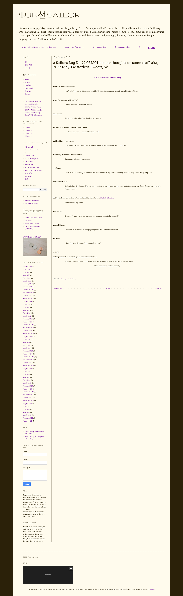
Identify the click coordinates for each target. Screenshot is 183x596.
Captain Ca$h (29, 155)
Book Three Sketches (32, 150)
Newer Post (58, 288)
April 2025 (26, 313)
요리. (27, 179)
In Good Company (31, 158)
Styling (27, 82)
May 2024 (26, 342)
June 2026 (26, 272)
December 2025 (28, 289)
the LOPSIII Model (31, 203)
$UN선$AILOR (49, 15)
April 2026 (26, 278)
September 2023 (28, 365)
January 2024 (27, 354)
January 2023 (27, 389)
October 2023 (27, 362)
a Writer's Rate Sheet (32, 200)
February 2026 (28, 284)
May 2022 (26, 412)
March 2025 (27, 316)
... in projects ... (99, 47)
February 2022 (28, 418)
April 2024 (26, 345)
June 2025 (26, 307)
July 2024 (26, 339)
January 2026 (27, 287)
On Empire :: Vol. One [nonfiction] (32, 227)
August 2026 (27, 266)
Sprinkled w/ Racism (32, 167)
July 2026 (26, 269)
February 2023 (28, 386)
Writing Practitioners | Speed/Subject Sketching (33, 114)
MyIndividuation (107, 197)
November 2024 (28, 327)
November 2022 (28, 394)
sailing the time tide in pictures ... (39, 47)
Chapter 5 (28, 133)
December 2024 (28, 324)
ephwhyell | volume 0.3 (33, 101)
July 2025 (26, 304)
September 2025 (28, 298)
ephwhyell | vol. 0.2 (31, 104)
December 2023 (28, 356)
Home (108, 288)
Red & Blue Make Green (33, 217)
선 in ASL (28, 65)
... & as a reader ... (122, 47)
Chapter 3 (28, 130)
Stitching (28, 91)
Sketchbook (29, 88)
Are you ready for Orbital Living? (108, 77)
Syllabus (28, 85)
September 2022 (28, 400)
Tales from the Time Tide (33, 170)
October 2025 (27, 295)
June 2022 (26, 409)
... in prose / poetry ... (74, 47)
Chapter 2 (28, 127)
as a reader (28, 173)
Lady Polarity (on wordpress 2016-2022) (34, 432)
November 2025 (28, 292)
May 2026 (26, 275)
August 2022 (27, 403)
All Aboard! (29, 147)
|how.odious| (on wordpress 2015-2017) (34, 437)
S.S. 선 (27, 67)
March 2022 (27, 415)
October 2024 (27, 330)
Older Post (158, 288)
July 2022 (26, 406)
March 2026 (27, 281)
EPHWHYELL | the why (33, 110)
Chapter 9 (28, 136)
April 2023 (26, 380)
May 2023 (26, 377)
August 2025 (27, 301)
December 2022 (28, 392)
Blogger (152, 589)
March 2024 (27, 348)
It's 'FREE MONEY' (32, 236)
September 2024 (28, 333)
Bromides (28, 153)
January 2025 (27, 322)
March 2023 (27, 383)
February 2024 (28, 351)
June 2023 (26, 374)
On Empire (64, 279)
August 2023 (27, 368)
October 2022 (27, 397)
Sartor (27, 79)
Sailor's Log (72, 279)
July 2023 (26, 371)
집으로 (152, 47)
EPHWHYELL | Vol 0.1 (33, 107)
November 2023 (28, 359)
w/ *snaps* (29, 176)
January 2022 (27, 421)
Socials (27, 94)
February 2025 (28, 319)
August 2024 (27, 336)
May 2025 (26, 310)
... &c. (139, 47)
